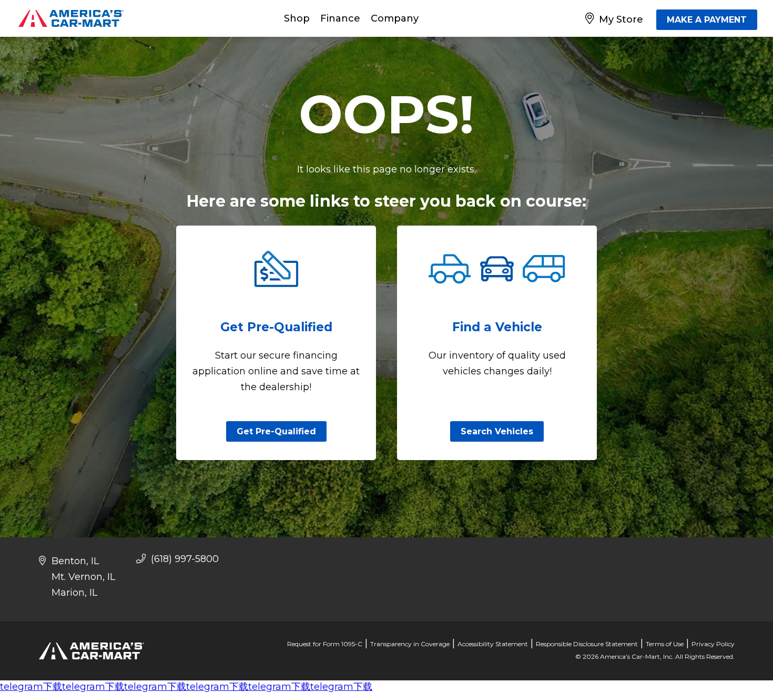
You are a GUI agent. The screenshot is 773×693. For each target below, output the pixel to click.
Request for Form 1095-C (324, 644)
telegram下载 (31, 686)
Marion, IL (74, 592)
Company (395, 18)
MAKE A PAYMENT (707, 20)
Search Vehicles (497, 431)
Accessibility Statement (492, 644)
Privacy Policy (713, 644)
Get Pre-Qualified (276, 431)
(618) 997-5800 (183, 559)
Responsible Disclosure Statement (587, 644)
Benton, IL (75, 561)
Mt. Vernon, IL (83, 577)
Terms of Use (665, 644)
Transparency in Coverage (410, 644)
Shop (297, 18)
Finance (340, 18)
